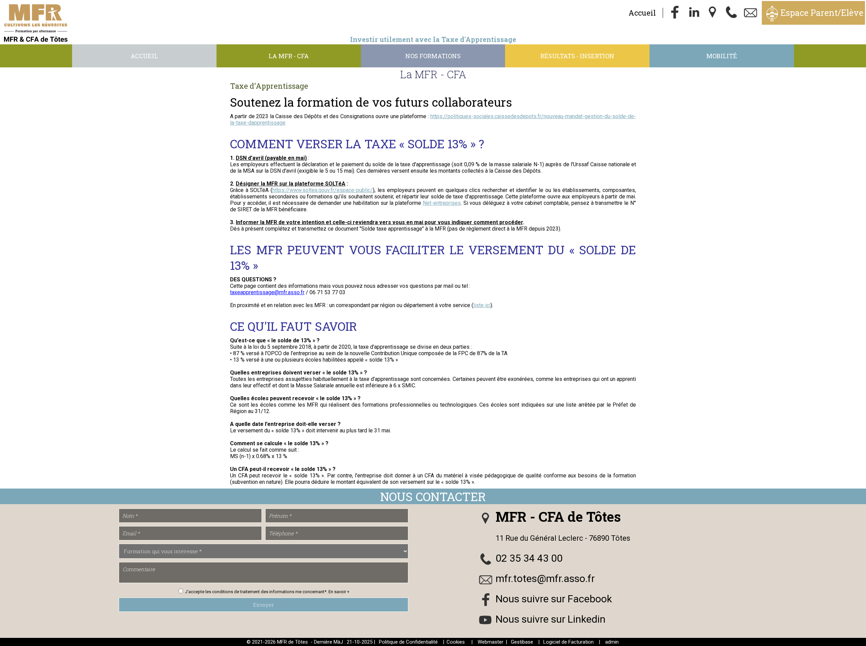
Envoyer (263, 604)
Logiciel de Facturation (568, 642)
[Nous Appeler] (731, 13)
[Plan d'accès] (713, 13)
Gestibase (522, 642)
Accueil (642, 13)
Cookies (456, 642)
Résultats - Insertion (577, 56)
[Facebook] (675, 13)
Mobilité (721, 56)
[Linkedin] (694, 13)
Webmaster (490, 642)
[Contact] (750, 13)
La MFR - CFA (289, 56)
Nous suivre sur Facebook (554, 599)
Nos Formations (433, 56)
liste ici (482, 305)
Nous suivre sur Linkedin (551, 619)
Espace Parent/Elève (821, 12)
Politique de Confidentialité (408, 642)
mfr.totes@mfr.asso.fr (545, 578)
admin (612, 642)
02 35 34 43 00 (529, 558)
